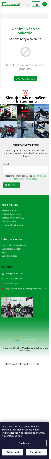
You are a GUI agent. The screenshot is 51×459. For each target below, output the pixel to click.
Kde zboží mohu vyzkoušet (13, 245)
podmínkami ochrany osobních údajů (30, 177)
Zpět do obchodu (25, 78)
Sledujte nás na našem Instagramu (26, 99)
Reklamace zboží (9, 221)
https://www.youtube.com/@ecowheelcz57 (26, 288)
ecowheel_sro (12, 283)
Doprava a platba (9, 210)
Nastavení (24, 443)
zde (20, 435)
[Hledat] (30, 4)
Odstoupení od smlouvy (12, 217)
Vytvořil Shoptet (28, 339)
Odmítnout (12, 452)
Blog (3, 252)
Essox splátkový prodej (12, 225)
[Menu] (44, 4)
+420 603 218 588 (14, 278)
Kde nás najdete (9, 255)
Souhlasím (36, 452)
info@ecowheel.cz (14, 273)
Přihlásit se (11, 185)
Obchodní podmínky (11, 214)
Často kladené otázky (11, 248)
